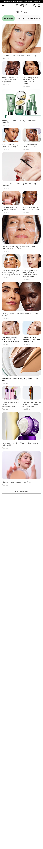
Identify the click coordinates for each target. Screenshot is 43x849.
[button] (39, 5)
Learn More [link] (37, 1)
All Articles (8, 18)
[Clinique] (21, 5)
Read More (5, 58)
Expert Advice (34, 18)
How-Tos (20, 18)
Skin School (21, 12)
